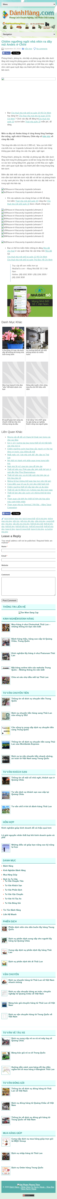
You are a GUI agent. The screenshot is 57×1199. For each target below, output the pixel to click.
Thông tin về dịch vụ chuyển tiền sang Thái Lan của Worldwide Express (33, 743)
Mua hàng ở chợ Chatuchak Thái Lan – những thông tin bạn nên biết (30, 625)
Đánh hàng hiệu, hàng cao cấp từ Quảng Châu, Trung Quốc (31, 640)
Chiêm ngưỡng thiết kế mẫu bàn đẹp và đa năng (27, 487)
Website (4, 565)
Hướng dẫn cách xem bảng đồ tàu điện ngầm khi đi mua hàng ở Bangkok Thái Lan (33, 1068)
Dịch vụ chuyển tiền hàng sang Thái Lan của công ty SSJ (31, 714)
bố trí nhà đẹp (41, 519)
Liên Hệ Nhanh (10, 914)
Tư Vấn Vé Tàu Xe (13, 899)
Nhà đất (48, 251)
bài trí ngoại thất (29, 519)
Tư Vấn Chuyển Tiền (14, 881)
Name (4, 547)
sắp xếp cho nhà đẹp (21, 524)
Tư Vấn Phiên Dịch (13, 890)
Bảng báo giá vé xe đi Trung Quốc (28, 1053)
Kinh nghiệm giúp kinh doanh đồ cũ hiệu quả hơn (26, 828)
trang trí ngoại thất (23, 529)
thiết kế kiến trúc (21, 527)
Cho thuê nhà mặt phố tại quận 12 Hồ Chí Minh (27, 257)
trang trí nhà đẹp (37, 529)
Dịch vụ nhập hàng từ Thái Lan (27, 1153)
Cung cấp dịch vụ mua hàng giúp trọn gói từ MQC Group (32, 1140)
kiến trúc (46, 136)
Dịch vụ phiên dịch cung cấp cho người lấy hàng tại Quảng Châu (30, 939)
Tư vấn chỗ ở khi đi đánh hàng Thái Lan (31, 806)
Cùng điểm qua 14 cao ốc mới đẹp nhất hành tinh (28, 484)
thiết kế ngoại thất (36, 527)
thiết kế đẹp (10, 527)
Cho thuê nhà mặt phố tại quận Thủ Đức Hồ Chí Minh (29, 260)
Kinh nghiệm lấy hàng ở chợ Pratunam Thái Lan (33, 654)
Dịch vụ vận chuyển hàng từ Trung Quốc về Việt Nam (30, 1015)
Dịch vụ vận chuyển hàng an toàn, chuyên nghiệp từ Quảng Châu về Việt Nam (29, 992)
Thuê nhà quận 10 (32, 122)
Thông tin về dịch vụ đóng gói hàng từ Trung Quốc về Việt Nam (30, 1118)
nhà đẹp (8, 524)
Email (4, 556)
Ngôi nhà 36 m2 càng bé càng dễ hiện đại (24, 466)
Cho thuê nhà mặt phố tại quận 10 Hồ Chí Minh (31, 113)
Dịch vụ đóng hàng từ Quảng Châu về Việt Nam (32, 1104)
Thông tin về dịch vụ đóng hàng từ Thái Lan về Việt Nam (31, 1089)
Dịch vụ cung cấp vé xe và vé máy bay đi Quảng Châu (31, 1039)
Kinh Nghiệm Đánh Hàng (14, 870)
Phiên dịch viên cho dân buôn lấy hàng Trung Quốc (31, 928)
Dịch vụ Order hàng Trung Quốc (27, 1167)
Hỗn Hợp (28, 49)
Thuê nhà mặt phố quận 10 (26, 201)
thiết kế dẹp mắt (36, 524)
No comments (41, 49)
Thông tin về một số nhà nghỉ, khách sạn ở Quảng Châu (33, 778)
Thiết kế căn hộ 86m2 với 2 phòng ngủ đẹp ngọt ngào (30, 490)
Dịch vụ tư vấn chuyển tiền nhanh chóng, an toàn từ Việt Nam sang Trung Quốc (32, 757)
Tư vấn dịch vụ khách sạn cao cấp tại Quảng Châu (30, 793)
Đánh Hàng (8, 866)
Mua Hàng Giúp (10, 875)
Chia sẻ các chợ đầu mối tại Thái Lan (30, 677)
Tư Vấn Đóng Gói (13, 903)
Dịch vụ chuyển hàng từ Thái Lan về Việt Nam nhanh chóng (31, 981)
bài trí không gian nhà (13, 519)
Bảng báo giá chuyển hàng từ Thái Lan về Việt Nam (31, 1004)
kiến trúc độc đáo (27, 521)
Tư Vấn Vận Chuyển (14, 894)
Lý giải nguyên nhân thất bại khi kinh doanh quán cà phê (28, 836)
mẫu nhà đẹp (40, 521)
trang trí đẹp (10, 529)
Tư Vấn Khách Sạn (13, 885)
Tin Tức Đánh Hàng (12, 910)
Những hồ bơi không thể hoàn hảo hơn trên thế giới (29, 481)
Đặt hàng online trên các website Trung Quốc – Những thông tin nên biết (31, 668)
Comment (5, 575)
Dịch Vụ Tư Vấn (10, 879)
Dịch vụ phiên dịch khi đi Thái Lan (25, 961)
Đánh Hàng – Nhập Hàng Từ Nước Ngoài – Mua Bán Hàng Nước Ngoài (32, 1188)
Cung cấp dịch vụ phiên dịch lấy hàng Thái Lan (30, 951)
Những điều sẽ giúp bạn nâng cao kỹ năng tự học (32, 846)
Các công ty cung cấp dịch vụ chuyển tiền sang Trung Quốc (32, 728)
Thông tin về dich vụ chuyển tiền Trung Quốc (31, 699)
